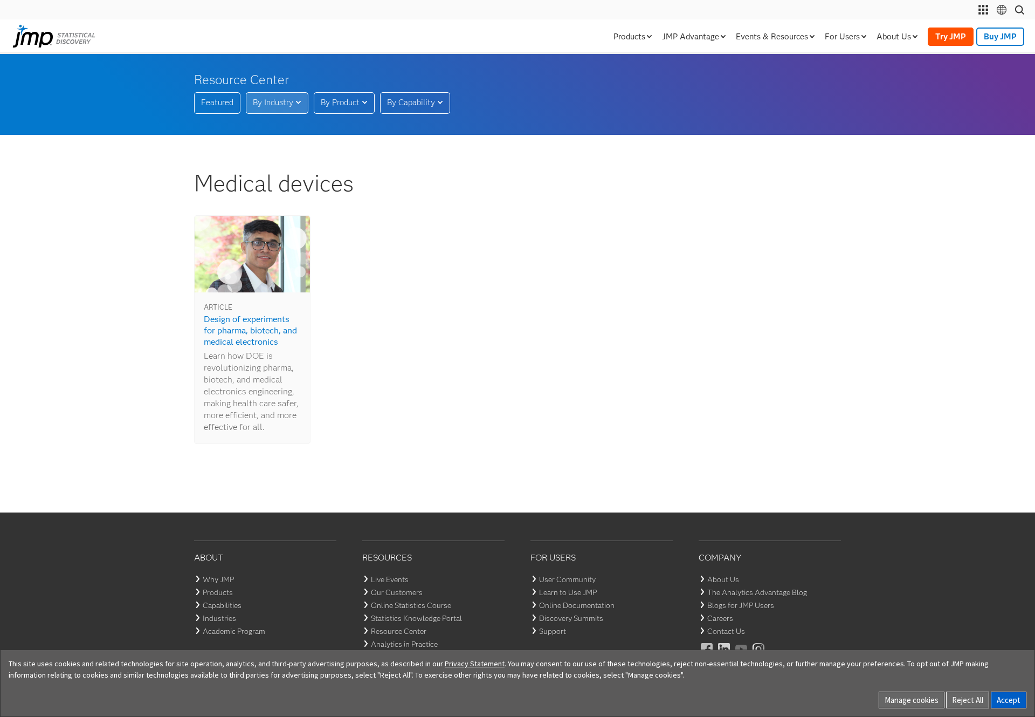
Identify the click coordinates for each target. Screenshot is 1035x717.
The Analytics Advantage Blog (757, 592)
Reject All (967, 700)
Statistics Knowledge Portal (416, 618)
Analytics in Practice (404, 644)
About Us (723, 579)
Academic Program (234, 631)
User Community (567, 579)
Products (218, 592)
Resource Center (398, 631)
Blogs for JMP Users (740, 605)
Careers (720, 618)
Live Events (390, 579)
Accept (1008, 700)
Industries (219, 618)
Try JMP (950, 37)
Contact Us (726, 631)
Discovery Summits (571, 618)
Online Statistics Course (411, 605)
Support (552, 631)
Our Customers (397, 592)
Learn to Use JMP (568, 592)
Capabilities (222, 605)
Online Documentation (577, 605)
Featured (217, 102)
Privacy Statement (475, 663)
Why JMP (218, 579)
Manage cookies (912, 700)
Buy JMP (1000, 37)
